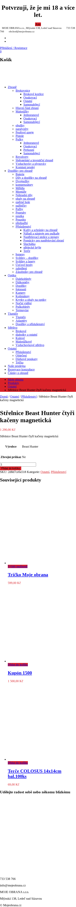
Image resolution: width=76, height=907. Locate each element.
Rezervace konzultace (21, 369)
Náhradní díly (24, 195)
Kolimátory (23, 296)
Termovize (22, 310)
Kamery (21, 292)
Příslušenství (23, 226)
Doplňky (21, 285)
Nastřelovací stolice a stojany (41, 237)
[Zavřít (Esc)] (63, 4)
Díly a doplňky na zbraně (31, 177)
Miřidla (20, 188)
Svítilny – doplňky (27, 258)
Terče (26, 251)
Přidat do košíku (10, 468)
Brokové (21, 331)
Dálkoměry (22, 282)
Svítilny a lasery (25, 261)
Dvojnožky (22, 181)
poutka (20, 216)
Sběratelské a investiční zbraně (34, 160)
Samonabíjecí (31, 104)
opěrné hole (23, 202)
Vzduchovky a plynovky (31, 163)
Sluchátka (29, 244)
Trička (19, 362)
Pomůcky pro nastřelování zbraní (43, 240)
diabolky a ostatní (26, 334)
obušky (20, 125)
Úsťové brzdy (24, 265)
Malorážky (22, 111)
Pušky (19, 139)
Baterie (20, 174)
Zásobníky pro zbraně (29, 271)
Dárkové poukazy (27, 359)
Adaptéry (21, 320)
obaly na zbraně (25, 198)
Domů (4, 396)
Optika (12, 275)
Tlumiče (13, 313)
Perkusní (28, 149)
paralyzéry (22, 129)
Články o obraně (18, 373)
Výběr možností (17, 566)
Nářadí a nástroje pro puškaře (41, 233)
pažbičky (21, 205)
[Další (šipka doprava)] (69, 453)
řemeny (20, 254)
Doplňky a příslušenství (30, 324)
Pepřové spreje (25, 132)
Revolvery (22, 156)
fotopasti (21, 289)
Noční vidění (24, 303)
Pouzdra (21, 219)
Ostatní (27, 101)
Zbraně (12, 87)
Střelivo (12, 327)
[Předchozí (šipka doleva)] (7, 453)
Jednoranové (31, 115)
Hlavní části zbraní (27, 108)
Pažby (19, 209)
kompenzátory (24, 184)
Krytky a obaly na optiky (31, 299)
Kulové (20, 338)
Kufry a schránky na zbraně (40, 230)
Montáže (21, 191)
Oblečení (21, 355)
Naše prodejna (17, 366)
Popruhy (21, 212)
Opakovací (30, 97)
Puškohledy (23, 306)
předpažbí (22, 223)
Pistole (20, 136)
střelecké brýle (32, 247)
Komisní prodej (25, 167)
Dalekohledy (23, 278)
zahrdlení (21, 268)
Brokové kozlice (33, 94)
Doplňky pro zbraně (20, 170)
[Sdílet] (54, 4)
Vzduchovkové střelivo (30, 345)
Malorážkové (24, 341)
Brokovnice (23, 90)
